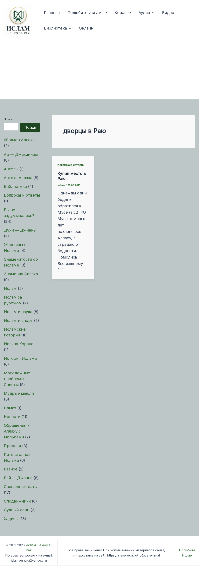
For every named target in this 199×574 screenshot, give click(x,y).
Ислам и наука (18, 311)
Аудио (144, 12)
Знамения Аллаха (21, 274)
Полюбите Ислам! (85, 12)
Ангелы (11, 169)
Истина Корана (18, 343)
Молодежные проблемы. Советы (17, 379)
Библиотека (55, 28)
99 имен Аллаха (19, 140)
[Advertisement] (99, 70)
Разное (10, 469)
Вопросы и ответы (22, 195)
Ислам (10, 288)
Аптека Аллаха (18, 177)
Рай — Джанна (18, 478)
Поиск (8, 119)
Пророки (12, 445)
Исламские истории (71, 164)
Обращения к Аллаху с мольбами (17, 431)
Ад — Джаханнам (21, 154)
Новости (12, 416)
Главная (52, 12)
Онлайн (86, 28)
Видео (168, 12)
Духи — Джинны (20, 230)
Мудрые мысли (19, 393)
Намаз (10, 408)
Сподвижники (17, 501)
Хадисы (11, 518)
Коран (121, 12)
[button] (105, 12)
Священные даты (21, 486)
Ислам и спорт (18, 320)
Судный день (16, 510)
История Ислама (20, 358)
